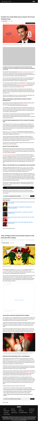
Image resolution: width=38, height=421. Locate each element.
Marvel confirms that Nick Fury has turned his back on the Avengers (16, 392)
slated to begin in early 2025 (25, 167)
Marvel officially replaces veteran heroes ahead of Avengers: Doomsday (17, 391)
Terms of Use (31, 410)
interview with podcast (11, 131)
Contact (20, 409)
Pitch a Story (13, 410)
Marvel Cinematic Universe (10, 228)
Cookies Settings (7, 414)
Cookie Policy (6, 412)
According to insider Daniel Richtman (9, 154)
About (5, 409)
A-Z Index (31, 412)
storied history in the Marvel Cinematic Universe (26, 71)
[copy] (8, 23)
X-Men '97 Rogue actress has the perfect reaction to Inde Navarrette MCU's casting (18, 395)
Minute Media (6, 416)
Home (4, 228)
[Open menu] (2, 1)
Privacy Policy (21, 410)
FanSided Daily (6, 410)
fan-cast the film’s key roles (22, 84)
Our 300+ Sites (31, 409)
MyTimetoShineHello (30, 372)
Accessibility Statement (23, 412)
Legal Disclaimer (14, 412)
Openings (13, 409)
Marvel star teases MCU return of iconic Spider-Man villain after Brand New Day (19, 389)
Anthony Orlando (5, 242)
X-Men (7, 402)
